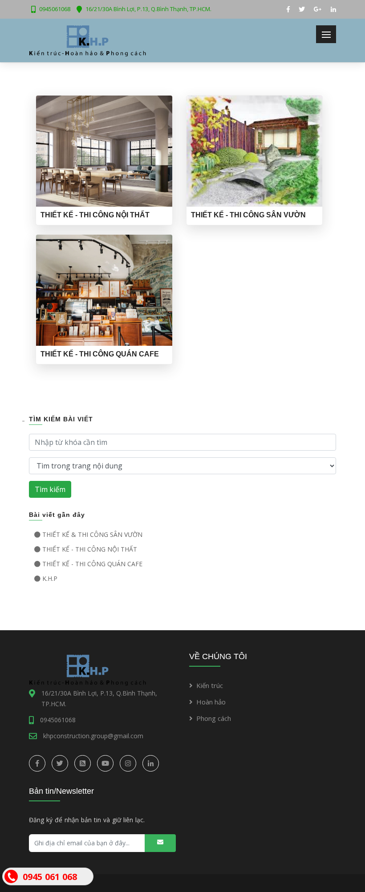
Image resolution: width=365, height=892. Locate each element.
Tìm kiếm (50, 489)
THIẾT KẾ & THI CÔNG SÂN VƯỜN (92, 534)
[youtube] (105, 763)
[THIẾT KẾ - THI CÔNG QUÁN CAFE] (104, 289)
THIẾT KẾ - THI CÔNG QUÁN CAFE (92, 564)
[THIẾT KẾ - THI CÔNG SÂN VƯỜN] (255, 150)
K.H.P (49, 578)
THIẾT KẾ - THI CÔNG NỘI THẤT (89, 549)
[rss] (82, 763)
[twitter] (60, 763)
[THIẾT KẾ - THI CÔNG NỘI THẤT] (104, 150)
